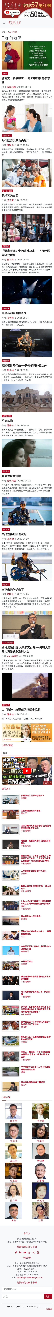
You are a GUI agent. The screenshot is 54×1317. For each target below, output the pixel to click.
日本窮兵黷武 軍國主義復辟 (33, 1082)
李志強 (24, 964)
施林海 (10, 259)
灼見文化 (5, 471)
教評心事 (5, 705)
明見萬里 (5, 585)
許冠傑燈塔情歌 (11, 476)
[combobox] (27, 753)
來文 (23, 936)
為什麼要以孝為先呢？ (15, 140)
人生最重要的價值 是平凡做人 (34, 871)
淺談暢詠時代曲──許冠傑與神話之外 (24, 365)
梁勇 (23, 1072)
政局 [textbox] (5, 753)
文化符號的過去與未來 (30, 810)
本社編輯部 (12, 656)
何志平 (24, 813)
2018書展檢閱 (7, 643)
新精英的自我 (10, 195)
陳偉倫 (10, 714)
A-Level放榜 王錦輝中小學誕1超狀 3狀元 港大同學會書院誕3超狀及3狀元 (36, 903)
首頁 (3, 32)
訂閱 (48, 1296)
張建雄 (24, 919)
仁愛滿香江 (6, 136)
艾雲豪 (10, 200)
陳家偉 (10, 145)
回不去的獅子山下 (13, 589)
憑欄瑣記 (5, 246)
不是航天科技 (27, 961)
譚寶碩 (24, 873)
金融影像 (5, 308)
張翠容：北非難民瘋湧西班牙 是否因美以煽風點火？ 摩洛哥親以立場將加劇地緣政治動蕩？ (36, 1009)
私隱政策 (49, 1309)
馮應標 (10, 370)
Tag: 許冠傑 (12, 32)
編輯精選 (11, 87)
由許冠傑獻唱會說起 (14, 534)
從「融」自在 (7, 191)
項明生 (10, 594)
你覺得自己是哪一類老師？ (32, 795)
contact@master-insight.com (29, 1277)
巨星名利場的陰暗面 (14, 313)
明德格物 (7, 420)
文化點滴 (5, 361)
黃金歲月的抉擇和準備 (30, 916)
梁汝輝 (24, 1027)
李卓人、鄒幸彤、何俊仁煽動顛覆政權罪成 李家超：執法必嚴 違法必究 (35, 1054)
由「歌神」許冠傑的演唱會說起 (21, 709)
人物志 (4, 73)
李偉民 (24, 1042)
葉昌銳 (24, 798)
